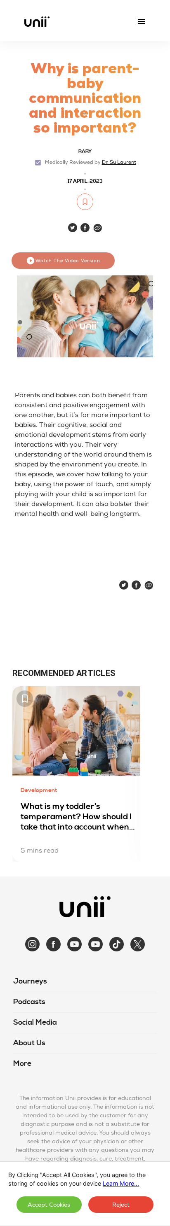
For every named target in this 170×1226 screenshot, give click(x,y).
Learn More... (121, 1183)
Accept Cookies (49, 1204)
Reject (121, 1204)
